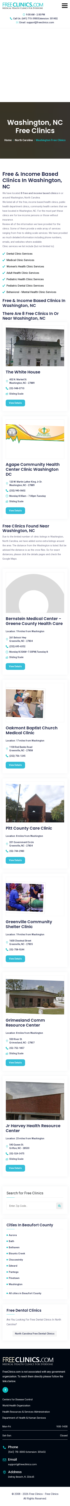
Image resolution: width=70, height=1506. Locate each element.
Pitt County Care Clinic (29, 828)
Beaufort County (37, 1225)
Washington (15, 1284)
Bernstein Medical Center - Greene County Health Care (34, 621)
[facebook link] (5, 1390)
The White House (23, 372)
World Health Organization (16, 1405)
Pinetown (14, 1278)
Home (8, 140)
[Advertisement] (35, 65)
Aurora (13, 1235)
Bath (11, 1241)
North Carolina (24, 140)
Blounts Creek (17, 1253)
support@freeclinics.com (40, 22)
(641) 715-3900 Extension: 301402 (40, 18)
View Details (15, 403)
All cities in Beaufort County (25, 1293)
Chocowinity (16, 1259)
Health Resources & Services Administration (26, 1411)
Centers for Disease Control (17, 1399)
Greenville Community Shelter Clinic (29, 924)
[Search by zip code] (59, 1206)
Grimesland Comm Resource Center (25, 1023)
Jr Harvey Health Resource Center (33, 1128)
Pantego (14, 1272)
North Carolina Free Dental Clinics (34, 1333)
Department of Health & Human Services (24, 1417)
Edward (13, 1265)
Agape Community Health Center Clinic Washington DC (33, 469)
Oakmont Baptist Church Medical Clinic (32, 730)
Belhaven (14, 1247)
